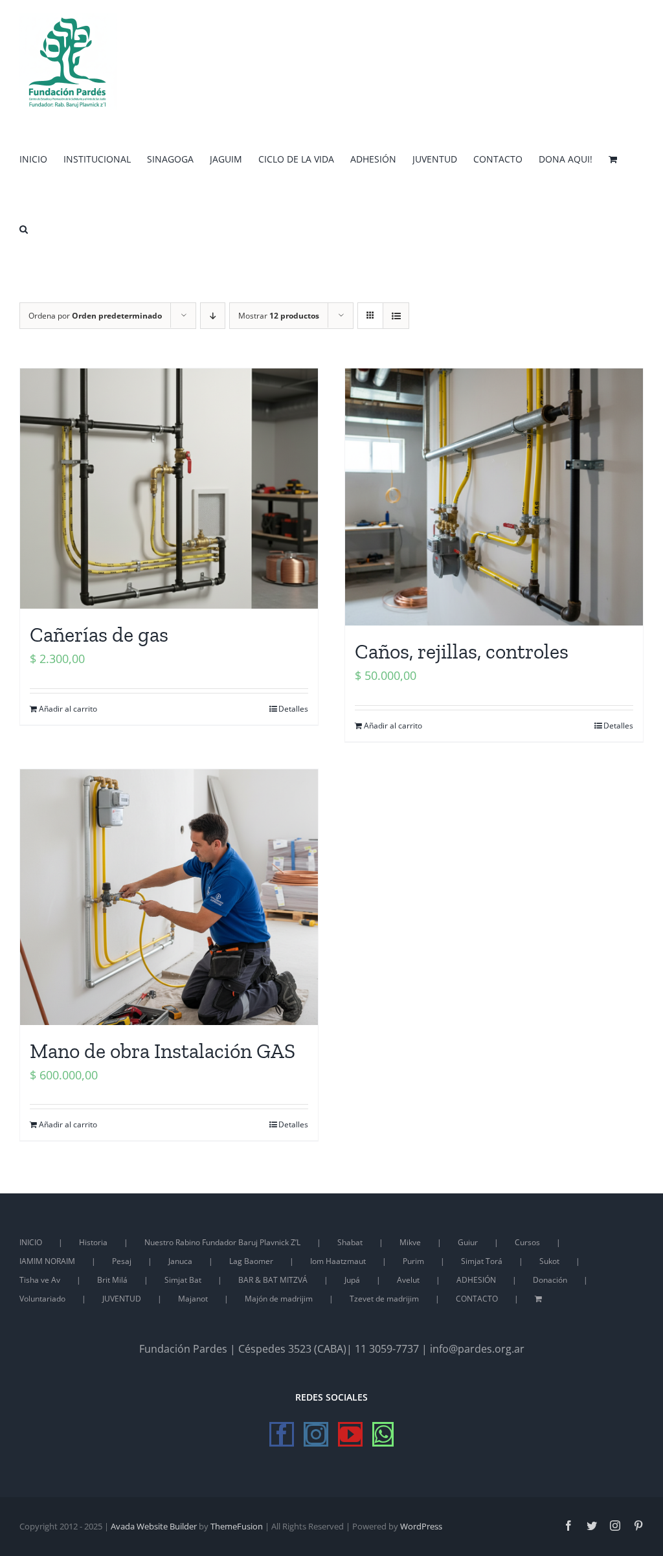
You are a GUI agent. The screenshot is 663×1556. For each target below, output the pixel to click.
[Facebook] (281, 1434)
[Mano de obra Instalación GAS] (169, 897)
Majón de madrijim (279, 1298)
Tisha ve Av (39, 1279)
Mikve (410, 1242)
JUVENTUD (121, 1298)
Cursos (527, 1242)
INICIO (30, 1242)
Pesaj (121, 1261)
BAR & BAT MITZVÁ (273, 1279)
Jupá (352, 1279)
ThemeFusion (236, 1526)
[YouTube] (350, 1434)
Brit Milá (112, 1279)
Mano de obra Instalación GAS (162, 1051)
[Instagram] (316, 1434)
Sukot (549, 1261)
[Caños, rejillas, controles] (494, 497)
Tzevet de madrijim (384, 1298)
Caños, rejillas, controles (461, 651)
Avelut (408, 1279)
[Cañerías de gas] (169, 488)
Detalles (293, 708)
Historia (93, 1242)
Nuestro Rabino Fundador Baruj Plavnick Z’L (222, 1242)
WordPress (421, 1526)
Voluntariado (42, 1298)
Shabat (350, 1242)
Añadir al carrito (68, 708)
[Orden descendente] (212, 315)
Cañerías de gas (99, 634)
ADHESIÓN (476, 1279)
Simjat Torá (481, 1261)
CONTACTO (477, 1298)
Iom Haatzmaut (338, 1261)
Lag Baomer (251, 1261)
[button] (23, 228)
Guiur (468, 1242)
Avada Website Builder (154, 1526)
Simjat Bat (182, 1279)
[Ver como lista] (396, 315)
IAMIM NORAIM (47, 1261)
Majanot (193, 1298)
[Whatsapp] (383, 1434)
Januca (180, 1261)
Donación (550, 1279)
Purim (413, 1261)
